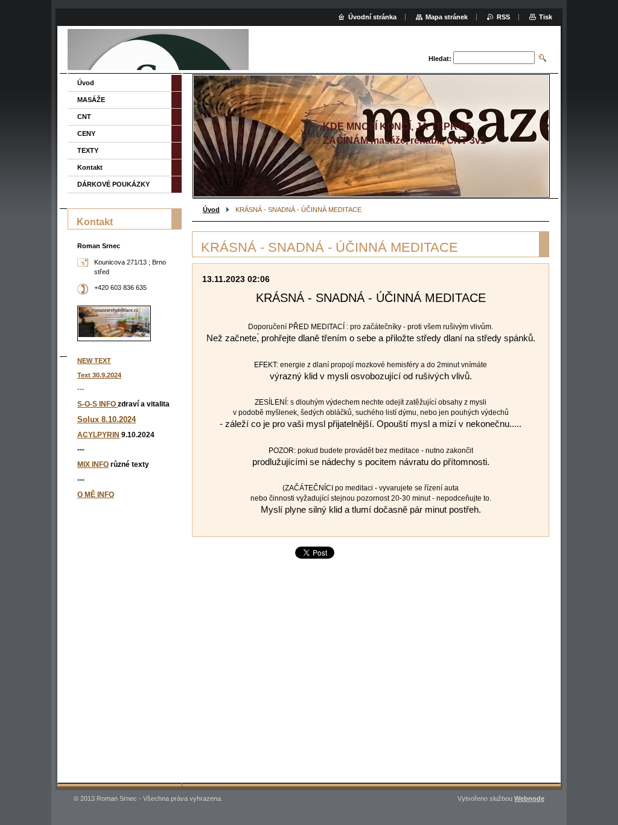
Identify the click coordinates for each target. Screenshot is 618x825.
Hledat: (439, 58)
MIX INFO (93, 464)
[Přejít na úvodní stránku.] (158, 51)
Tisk (545, 17)
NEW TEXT (94, 360)
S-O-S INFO (97, 404)
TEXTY (87, 150)
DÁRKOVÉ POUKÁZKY (113, 184)
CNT (84, 116)
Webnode (529, 798)
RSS (503, 17)
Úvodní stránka (372, 17)
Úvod (211, 209)
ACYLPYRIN (98, 435)
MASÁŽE (91, 99)
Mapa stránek (446, 17)
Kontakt (90, 167)
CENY (86, 133)
